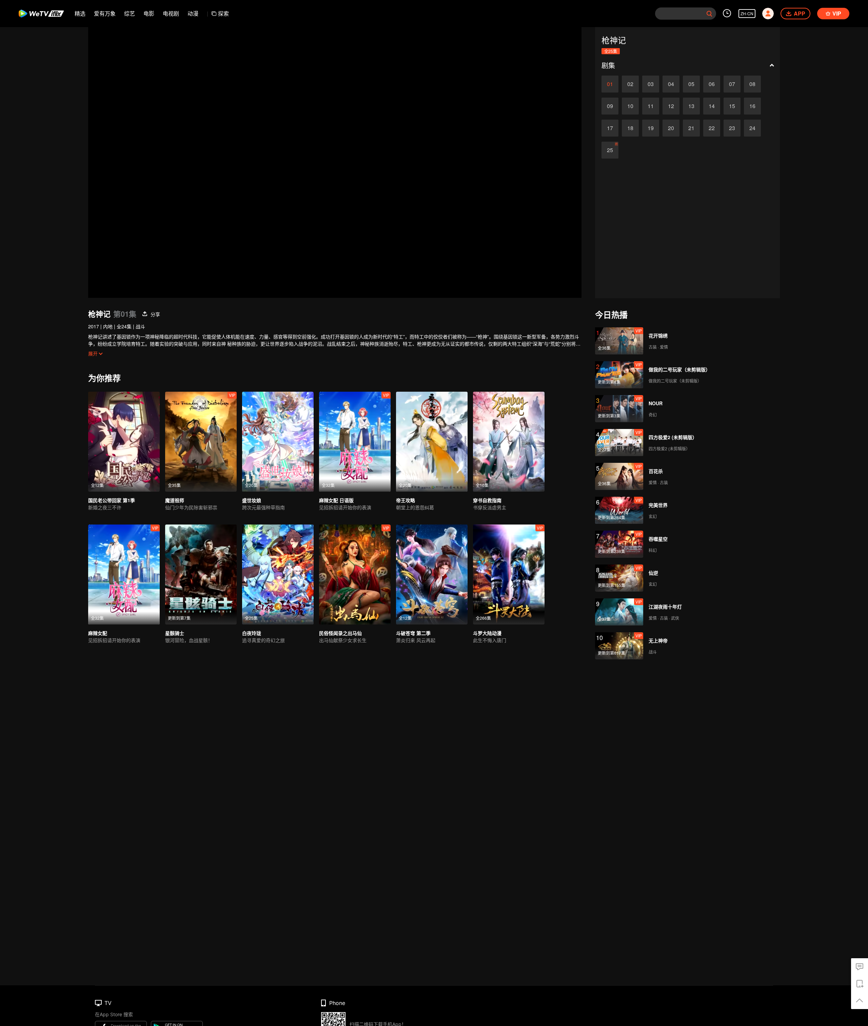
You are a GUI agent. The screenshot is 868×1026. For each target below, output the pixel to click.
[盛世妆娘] (278, 442)
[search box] (709, 13)
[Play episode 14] (711, 106)
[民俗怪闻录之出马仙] (355, 574)
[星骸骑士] (201, 574)
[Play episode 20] (671, 128)
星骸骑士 (174, 633)
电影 (148, 13)
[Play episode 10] (630, 106)
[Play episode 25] (609, 150)
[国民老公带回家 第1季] (124, 442)
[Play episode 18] (630, 128)
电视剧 (171, 13)
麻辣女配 (97, 633)
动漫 (193, 13)
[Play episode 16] (752, 106)
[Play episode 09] (609, 106)
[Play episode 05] (691, 84)
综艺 (129, 13)
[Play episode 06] (711, 84)
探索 (223, 13)
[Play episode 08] (752, 84)
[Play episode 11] (650, 106)
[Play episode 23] (732, 128)
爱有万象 (105, 13)
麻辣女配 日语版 (336, 500)
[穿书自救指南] (509, 442)
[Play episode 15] (732, 106)
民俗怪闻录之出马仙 (340, 633)
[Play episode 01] (609, 84)
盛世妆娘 (251, 500)
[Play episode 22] (711, 128)
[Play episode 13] (691, 106)
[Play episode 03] (650, 84)
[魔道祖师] (201, 442)
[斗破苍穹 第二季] (432, 574)
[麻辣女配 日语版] (355, 442)
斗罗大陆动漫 (487, 633)
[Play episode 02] (630, 84)
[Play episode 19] (650, 128)
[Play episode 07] (732, 84)
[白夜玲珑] (278, 574)
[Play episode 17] (609, 128)
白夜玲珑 (251, 633)
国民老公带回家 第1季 (111, 500)
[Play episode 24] (752, 128)
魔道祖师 (174, 500)
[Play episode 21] (691, 128)
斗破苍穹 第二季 (413, 633)
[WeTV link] (41, 13)
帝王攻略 (405, 500)
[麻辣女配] (124, 574)
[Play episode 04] (671, 84)
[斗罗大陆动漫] (509, 574)
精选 (80, 13)
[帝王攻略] (432, 442)
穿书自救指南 (487, 500)
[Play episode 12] (671, 106)
